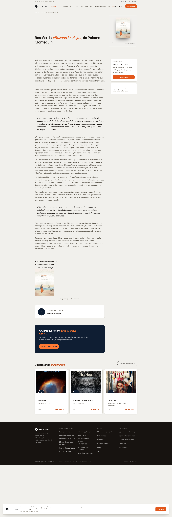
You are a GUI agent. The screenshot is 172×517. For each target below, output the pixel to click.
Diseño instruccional (126, 440)
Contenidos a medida (127, 436)
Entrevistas (101, 436)
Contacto (122, 444)
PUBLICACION (67, 6)
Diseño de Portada (100, 6)
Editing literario (65, 451)
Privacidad (123, 448)
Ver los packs (124, 77)
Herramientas (102, 444)
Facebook (134, 461)
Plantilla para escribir (105, 432)
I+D (98, 451)
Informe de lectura (85, 432)
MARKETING (88, 6)
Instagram (126, 461)
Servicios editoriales (85, 453)
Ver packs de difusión (48, 346)
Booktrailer (82, 435)
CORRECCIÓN (78, 6)
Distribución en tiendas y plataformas (83, 441)
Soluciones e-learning (127, 432)
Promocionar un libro (67, 439)
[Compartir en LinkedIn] (122, 90)
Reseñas (43, 12)
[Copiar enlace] (126, 90)
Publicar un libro (65, 432)
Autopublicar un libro (67, 435)
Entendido (161, 509)
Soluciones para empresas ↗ (129, 1)
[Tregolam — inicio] (41, 6)
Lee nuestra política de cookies (29, 511)
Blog (109, 6)
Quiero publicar (131, 6)
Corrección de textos (67, 448)
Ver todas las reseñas (126, 363)
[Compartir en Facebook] (118, 90)
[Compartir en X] (114, 90)
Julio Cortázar (41, 60)
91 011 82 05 (118, 6)
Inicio (37, 12)
